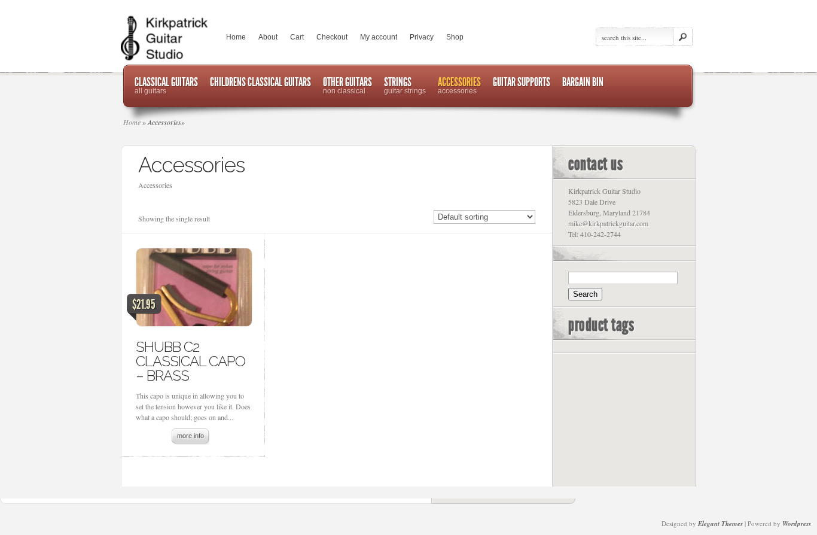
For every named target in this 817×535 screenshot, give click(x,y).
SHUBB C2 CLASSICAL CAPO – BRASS (190, 361)
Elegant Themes (720, 523)
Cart (297, 37)
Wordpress (796, 523)
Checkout (331, 37)
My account (378, 37)
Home (236, 37)
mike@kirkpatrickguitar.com (608, 223)
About (268, 37)
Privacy (422, 37)
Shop (455, 37)
